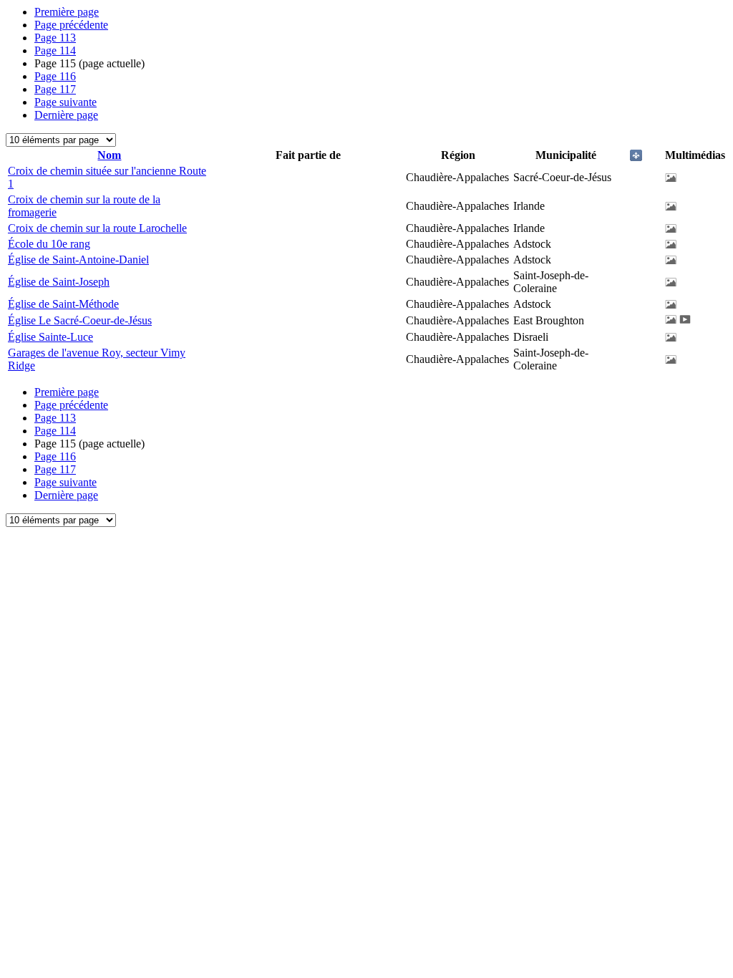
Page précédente (71, 25)
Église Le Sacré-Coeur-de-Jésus (80, 320)
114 (55, 50)
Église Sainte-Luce (50, 337)
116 (55, 76)
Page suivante (65, 102)
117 (55, 89)
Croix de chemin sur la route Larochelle (97, 228)
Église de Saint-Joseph (59, 282)
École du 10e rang (49, 244)
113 (55, 38)
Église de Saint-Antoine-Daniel (78, 259)
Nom (109, 155)
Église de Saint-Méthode (63, 304)
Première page (66, 12)
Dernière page (66, 115)
